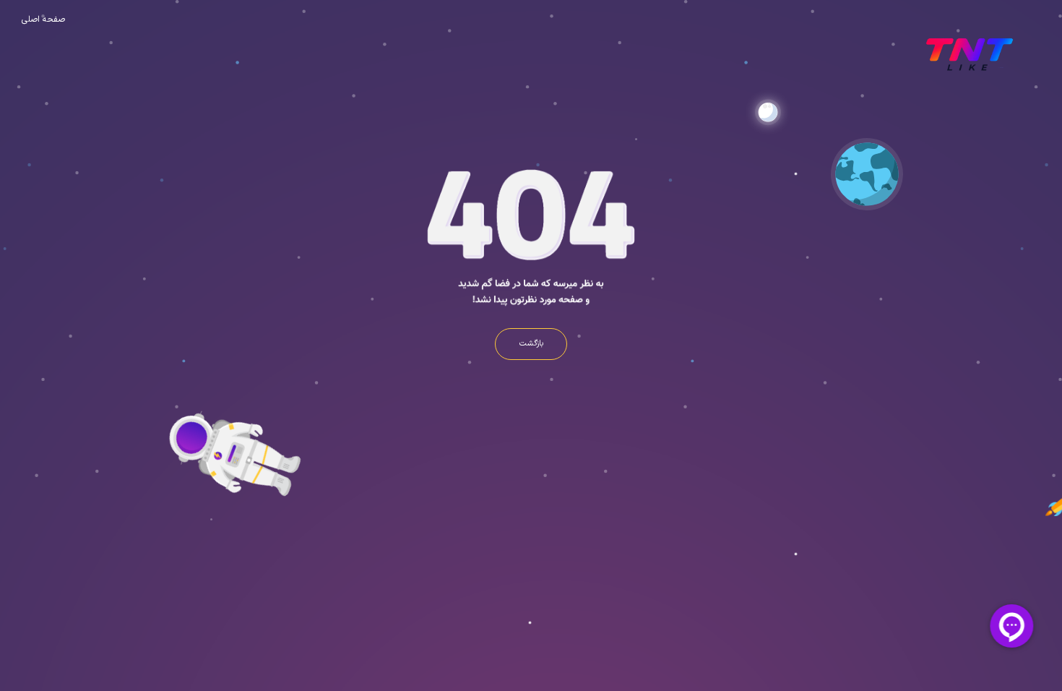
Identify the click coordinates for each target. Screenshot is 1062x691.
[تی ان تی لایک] (967, 54)
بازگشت (531, 344)
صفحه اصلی (43, 19)
